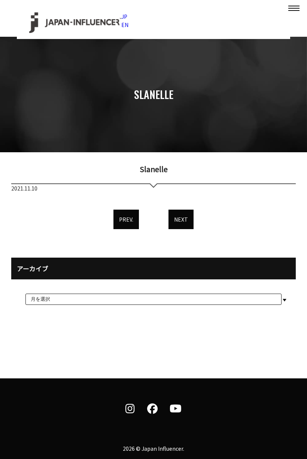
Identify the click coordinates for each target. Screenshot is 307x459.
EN (124, 24)
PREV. (126, 219)
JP (124, 16)
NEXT (181, 219)
